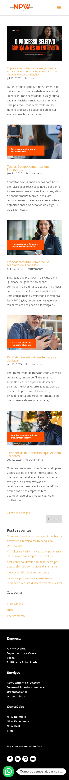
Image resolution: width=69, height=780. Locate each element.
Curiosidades (15, 604)
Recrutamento (33, 78)
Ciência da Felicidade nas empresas (29, 572)
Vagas (11, 657)
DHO (10, 610)
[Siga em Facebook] (10, 759)
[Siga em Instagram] (25, 759)
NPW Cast (13, 725)
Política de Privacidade (22, 662)
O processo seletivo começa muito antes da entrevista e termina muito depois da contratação (32, 71)
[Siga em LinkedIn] (18, 759)
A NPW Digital (16, 648)
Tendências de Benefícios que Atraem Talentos (34, 454)
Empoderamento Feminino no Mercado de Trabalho (28, 263)
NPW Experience (18, 721)
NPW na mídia (16, 716)
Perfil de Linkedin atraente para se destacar (31, 358)
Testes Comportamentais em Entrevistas (28, 168)
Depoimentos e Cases (21, 653)
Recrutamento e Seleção (23, 682)
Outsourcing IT (17, 696)
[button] (8, 771)
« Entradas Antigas (18, 513)
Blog (10, 730)
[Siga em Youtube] (33, 759)
